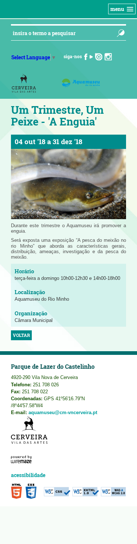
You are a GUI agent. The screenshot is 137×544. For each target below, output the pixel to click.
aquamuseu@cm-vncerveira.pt (62, 412)
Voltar (21, 335)
